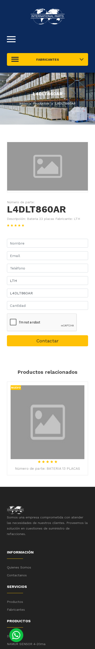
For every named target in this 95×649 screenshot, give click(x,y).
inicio (23, 103)
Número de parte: (21, 202)
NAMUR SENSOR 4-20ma (26, 644)
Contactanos (17, 575)
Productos (15, 602)
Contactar (47, 341)
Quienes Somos (19, 567)
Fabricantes (16, 609)
